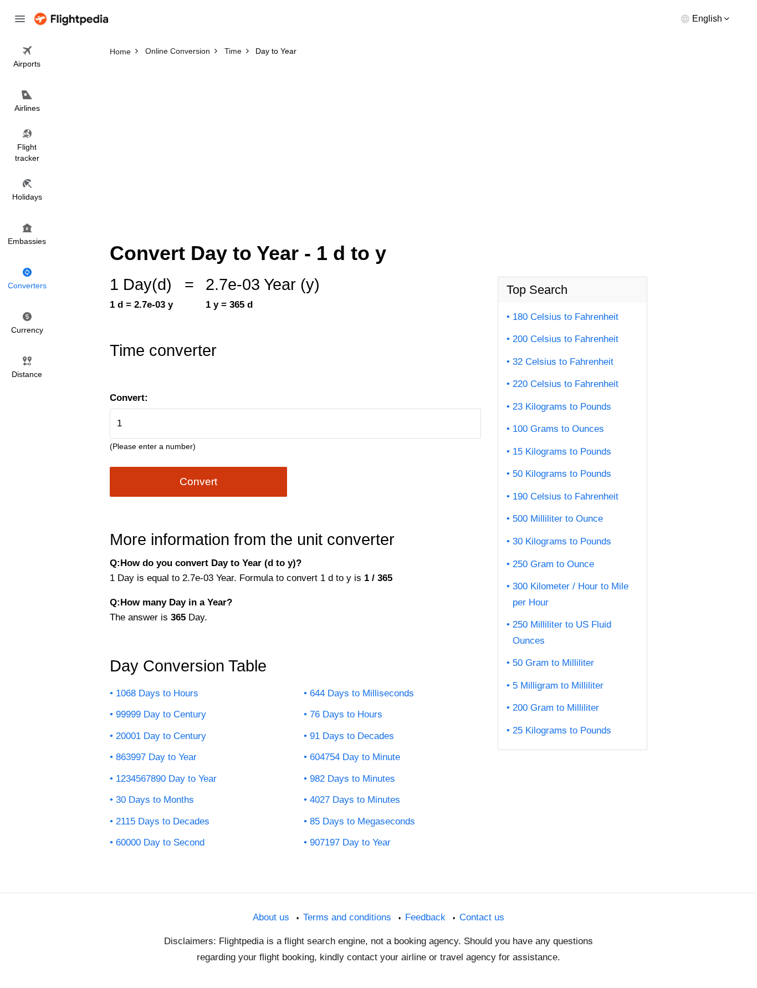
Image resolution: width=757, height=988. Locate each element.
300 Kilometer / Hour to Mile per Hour (570, 594)
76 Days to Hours (346, 714)
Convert (198, 481)
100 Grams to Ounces (558, 429)
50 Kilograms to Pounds (562, 473)
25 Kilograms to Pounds (562, 730)
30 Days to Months (155, 800)
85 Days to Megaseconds (362, 821)
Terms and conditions (347, 917)
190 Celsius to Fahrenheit (565, 496)
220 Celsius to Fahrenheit (565, 384)
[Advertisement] (378, 144)
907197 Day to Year (350, 842)
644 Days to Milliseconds (362, 693)
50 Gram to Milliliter (553, 663)
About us (271, 917)
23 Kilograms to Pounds (562, 406)
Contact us (481, 917)
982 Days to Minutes (352, 778)
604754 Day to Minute (355, 757)
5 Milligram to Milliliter (558, 685)
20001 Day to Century (161, 736)
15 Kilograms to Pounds (562, 451)
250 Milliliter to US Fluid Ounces (562, 632)
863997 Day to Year (156, 757)
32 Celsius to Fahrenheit (563, 362)
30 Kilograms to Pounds (562, 541)
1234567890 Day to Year (166, 778)
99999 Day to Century (161, 714)
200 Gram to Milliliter (556, 707)
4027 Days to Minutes (355, 800)
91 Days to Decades (352, 736)
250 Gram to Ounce (553, 564)
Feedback (425, 917)
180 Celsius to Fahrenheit (565, 317)
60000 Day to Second (160, 842)
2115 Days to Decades (162, 821)
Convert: (129, 398)
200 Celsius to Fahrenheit (565, 339)
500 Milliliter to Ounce (558, 518)
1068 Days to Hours (157, 693)
